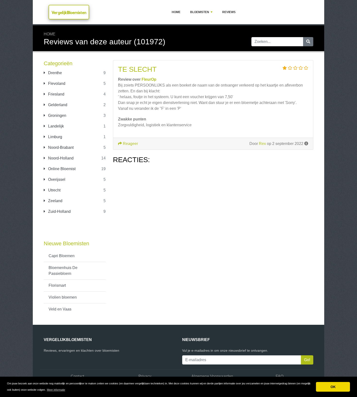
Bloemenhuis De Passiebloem (63, 271)
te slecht (137, 69)
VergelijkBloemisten (68, 12)
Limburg (54, 137)
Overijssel (56, 179)
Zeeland (54, 201)
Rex (262, 144)
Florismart (57, 285)
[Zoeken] (308, 41)
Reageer (130, 144)
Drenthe (54, 73)
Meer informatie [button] (56, 389)
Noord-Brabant (60, 147)
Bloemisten (199, 12)
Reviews (229, 12)
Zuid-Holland (59, 211)
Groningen (56, 115)
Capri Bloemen (62, 256)
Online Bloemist (61, 169)
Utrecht (53, 190)
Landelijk (55, 126)
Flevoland (56, 83)
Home (176, 12)
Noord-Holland (60, 158)
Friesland (55, 94)
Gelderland (57, 105)
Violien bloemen (63, 297)
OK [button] (333, 387)
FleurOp (149, 79)
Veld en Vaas (60, 309)
